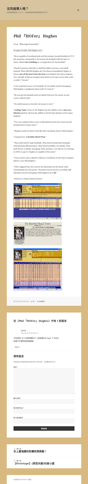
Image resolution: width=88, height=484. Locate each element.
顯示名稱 (17, 398)
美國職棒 (42, 301)
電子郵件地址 (19, 408)
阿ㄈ (33, 301)
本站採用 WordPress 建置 (22, 479)
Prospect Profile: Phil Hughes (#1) (28, 50)
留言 (16, 367)
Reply (17, 347)
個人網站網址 (18, 418)
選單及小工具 (78, 10)
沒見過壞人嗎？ (18, 9)
